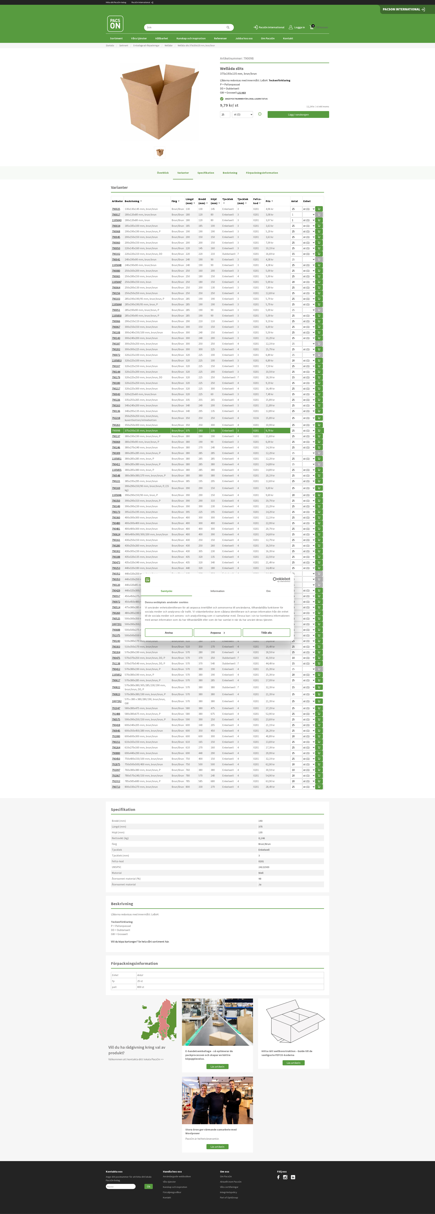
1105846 (116, 495)
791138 (116, 663)
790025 (116, 209)
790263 (116, 425)
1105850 (116, 315)
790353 (116, 579)
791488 (116, 713)
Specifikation (205, 172)
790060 (116, 242)
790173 (116, 512)
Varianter (183, 172)
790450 (116, 758)
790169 (116, 488)
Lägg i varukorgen (298, 114)
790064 (116, 287)
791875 (116, 764)
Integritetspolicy (228, 1192)
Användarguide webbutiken (177, 1176)
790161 (116, 540)
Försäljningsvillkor (172, 1192)
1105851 (116, 458)
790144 (116, 371)
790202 (116, 349)
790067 (116, 326)
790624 (116, 534)
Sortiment (116, 38)
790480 (116, 523)
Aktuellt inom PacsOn (230, 1181)
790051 (116, 310)
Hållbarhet (161, 38)
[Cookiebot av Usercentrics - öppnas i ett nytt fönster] (275, 579)
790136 (116, 411)
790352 (116, 573)
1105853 (116, 360)
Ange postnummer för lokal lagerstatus (246, 98)
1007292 (116, 701)
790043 (116, 394)
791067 (116, 775)
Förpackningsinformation (262, 172)
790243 (116, 641)
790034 (116, 225)
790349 (116, 506)
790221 (116, 481)
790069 (116, 441)
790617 (116, 680)
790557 (116, 596)
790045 (116, 237)
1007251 (116, 624)
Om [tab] (268, 591)
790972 (116, 601)
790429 (116, 590)
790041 (116, 259)
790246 (116, 447)
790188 (116, 556)
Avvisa (169, 632)
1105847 (116, 282)
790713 (116, 786)
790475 (116, 657)
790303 (116, 646)
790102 (116, 253)
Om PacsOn (268, 38)
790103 (116, 298)
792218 (116, 418)
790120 (116, 585)
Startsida (110, 45)
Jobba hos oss (244, 38)
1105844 (116, 304)
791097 (116, 770)
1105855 (116, 470)
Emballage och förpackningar (146, 45)
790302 (116, 551)
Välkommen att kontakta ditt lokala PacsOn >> (136, 1059)
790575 (116, 719)
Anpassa (215, 632)
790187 (116, 343)
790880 (116, 753)
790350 (116, 500)
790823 (116, 694)
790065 (116, 276)
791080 (116, 736)
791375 (116, 635)
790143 (116, 338)
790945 (116, 730)
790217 (116, 388)
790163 (116, 405)
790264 (116, 747)
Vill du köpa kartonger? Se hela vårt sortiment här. (140, 941)
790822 (116, 687)
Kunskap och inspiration (191, 38)
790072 (116, 355)
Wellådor (168, 45)
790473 (116, 562)
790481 (116, 528)
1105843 (116, 220)
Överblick (163, 172)
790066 (116, 321)
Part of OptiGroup (229, 1197)
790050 (116, 248)
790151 (116, 742)
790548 (116, 475)
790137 (116, 436)
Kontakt (288, 38)
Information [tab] (217, 591)
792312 (116, 781)
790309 (116, 453)
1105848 (116, 265)
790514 (116, 607)
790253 (116, 568)
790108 (116, 332)
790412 (116, 669)
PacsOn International (141, 2)
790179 (116, 377)
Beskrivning (230, 172)
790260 (116, 613)
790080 (116, 270)
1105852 (116, 674)
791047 (116, 708)
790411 (116, 464)
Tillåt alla (266, 632)
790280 (116, 545)
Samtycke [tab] (166, 591)
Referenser (220, 38)
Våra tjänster (139, 38)
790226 (116, 399)
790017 (116, 214)
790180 (116, 383)
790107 (116, 366)
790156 (116, 293)
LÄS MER (241, 92)
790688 (116, 629)
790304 (116, 652)
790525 (116, 618)
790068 (116, 231)
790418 (116, 725)
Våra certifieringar (229, 1186)
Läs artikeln (217, 1066)
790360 (116, 517)
